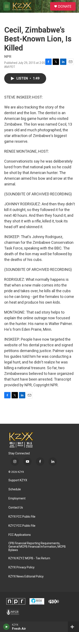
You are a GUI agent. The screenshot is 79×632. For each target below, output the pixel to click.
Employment (16, 498)
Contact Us (15, 507)
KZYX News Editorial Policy (26, 576)
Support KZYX (17, 480)
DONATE (64, 6)
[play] (6, 627)
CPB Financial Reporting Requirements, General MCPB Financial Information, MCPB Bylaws (37, 547)
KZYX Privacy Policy (21, 567)
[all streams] (73, 626)
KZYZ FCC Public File (21, 525)
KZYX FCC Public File (21, 516)
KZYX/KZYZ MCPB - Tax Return (29, 558)
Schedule (14, 489)
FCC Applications (19, 534)
